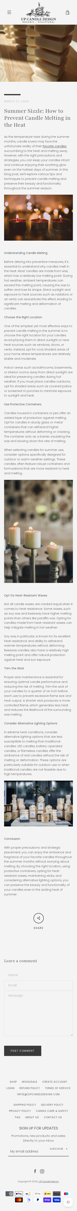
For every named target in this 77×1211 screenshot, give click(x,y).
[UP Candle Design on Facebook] (35, 1171)
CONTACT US (53, 1117)
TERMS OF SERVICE (58, 1088)
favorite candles (55, 146)
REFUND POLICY (30, 1088)
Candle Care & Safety (52, 1111)
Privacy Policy (20, 1111)
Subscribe (56, 1148)
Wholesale (29, 1081)
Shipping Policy (25, 1104)
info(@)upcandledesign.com (38, 1094)
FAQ (17, 1117)
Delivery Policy (52, 1104)
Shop (13, 1081)
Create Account (54, 1081)
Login (10, 1088)
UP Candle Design (49, 1181)
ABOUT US (32, 1117)
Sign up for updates (38, 1128)
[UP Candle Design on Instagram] (42, 1171)
